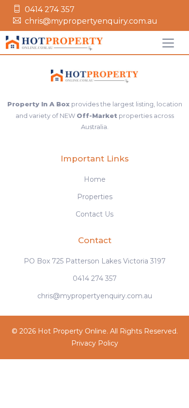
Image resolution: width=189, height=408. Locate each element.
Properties (94, 196)
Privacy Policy (94, 343)
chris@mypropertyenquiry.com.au (91, 21)
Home (95, 179)
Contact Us (94, 214)
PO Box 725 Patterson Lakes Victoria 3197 (95, 261)
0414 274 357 (50, 9)
